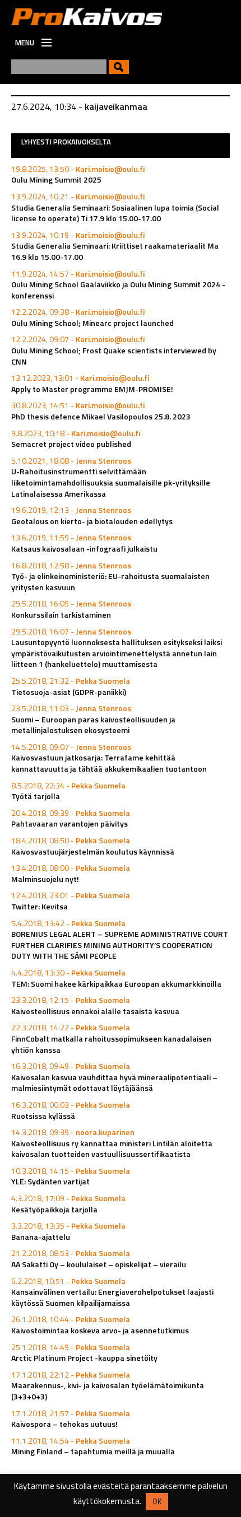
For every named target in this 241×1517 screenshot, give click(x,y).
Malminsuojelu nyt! (45, 879)
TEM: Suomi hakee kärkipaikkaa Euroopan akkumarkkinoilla (116, 983)
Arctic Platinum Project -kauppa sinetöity (84, 1358)
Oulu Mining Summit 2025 (56, 179)
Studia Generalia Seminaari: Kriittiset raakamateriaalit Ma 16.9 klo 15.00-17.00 (115, 251)
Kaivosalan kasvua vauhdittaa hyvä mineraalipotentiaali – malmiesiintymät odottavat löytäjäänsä (114, 1082)
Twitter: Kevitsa (39, 906)
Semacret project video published (71, 444)
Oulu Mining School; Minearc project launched (92, 323)
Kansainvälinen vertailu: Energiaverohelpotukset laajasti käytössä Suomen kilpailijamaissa (112, 1297)
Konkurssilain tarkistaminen (61, 614)
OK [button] (156, 1501)
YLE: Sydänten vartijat (50, 1181)
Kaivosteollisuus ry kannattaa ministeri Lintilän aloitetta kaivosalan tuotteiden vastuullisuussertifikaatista (111, 1148)
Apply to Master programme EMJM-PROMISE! (92, 389)
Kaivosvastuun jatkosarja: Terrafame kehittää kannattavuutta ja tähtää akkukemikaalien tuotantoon (109, 763)
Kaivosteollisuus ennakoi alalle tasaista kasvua (95, 1011)
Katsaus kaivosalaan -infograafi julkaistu (84, 548)
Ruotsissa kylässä (43, 1116)
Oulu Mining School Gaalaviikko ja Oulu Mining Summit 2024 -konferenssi (118, 289)
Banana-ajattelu (40, 1237)
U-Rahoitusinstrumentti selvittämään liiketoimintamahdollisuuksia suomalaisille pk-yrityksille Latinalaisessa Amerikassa (110, 482)
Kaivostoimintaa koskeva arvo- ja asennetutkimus (100, 1330)
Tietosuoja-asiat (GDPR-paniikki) (68, 692)
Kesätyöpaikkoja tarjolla (54, 1209)
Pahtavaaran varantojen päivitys (69, 823)
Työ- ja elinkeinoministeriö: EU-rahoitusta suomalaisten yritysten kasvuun (110, 581)
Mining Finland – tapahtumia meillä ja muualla (93, 1451)
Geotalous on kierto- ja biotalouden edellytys (92, 521)
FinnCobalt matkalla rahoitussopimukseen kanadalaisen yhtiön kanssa (111, 1044)
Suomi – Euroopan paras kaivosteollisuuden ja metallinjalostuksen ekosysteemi (93, 724)
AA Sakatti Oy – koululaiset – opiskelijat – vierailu (98, 1264)
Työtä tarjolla (35, 796)
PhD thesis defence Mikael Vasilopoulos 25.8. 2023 (101, 416)
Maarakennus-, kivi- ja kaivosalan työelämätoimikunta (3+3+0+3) (107, 1390)
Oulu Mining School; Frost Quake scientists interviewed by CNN (113, 355)
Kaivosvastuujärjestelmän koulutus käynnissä (92, 851)
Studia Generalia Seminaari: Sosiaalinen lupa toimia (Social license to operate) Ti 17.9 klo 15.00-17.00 (115, 213)
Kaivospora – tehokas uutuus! (64, 1424)
